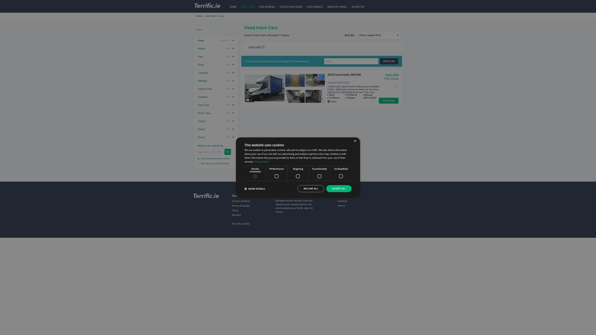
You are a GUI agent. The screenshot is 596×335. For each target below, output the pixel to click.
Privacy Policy (261, 161)
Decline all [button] (311, 188)
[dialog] (298, 167)
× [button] (355, 141)
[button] (254, 188)
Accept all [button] (339, 188)
